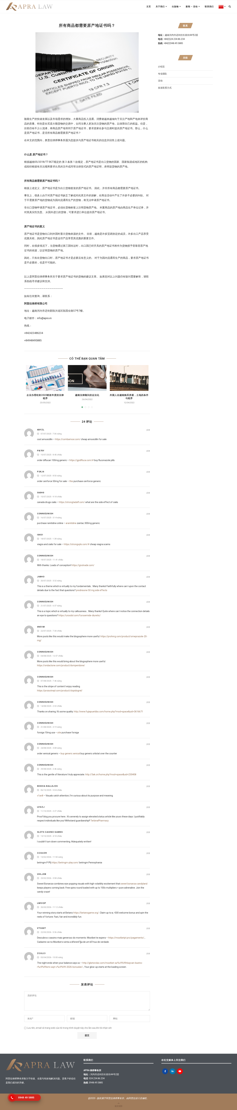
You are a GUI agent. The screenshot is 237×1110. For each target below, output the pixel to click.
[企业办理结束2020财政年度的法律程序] (45, 378)
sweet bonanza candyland (134, 883)
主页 (148, 6)
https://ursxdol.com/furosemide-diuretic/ (80, 615)
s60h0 (40, 492)
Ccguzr (42, 853)
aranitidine (71, 523)
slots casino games (50, 832)
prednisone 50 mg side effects (91, 590)
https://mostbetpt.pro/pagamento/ (126, 937)
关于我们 (160, 6)
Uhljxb (41, 874)
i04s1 (40, 534)
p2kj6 (40, 471)
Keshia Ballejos (47, 786)
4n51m (41, 627)
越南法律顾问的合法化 (87, 395)
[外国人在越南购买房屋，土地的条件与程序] (129, 378)
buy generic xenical (70, 753)
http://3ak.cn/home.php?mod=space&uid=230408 (110, 774)
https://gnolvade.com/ (83, 565)
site (59, 732)
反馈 (148, 430)
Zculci (41, 953)
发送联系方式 (165, 87)
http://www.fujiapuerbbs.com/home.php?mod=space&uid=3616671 (108, 711)
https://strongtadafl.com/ (72, 502)
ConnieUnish (45, 513)
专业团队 (162, 73)
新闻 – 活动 (192, 6)
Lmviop (41, 903)
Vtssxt (41, 928)
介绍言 (161, 66)
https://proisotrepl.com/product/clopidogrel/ (59, 690)
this (71, 481)
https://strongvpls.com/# (76, 544)
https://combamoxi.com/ (67, 439)
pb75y (40, 450)
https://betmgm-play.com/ (65, 862)
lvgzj (41, 807)
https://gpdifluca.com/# (81, 460)
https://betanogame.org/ (86, 912)
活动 (160, 80)
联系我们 (209, 6)
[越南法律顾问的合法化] (87, 378)
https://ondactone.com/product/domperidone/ (61, 665)
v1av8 (40, 795)
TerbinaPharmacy (99, 820)
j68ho (40, 576)
